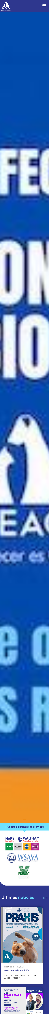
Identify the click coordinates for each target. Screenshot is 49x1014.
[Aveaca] (24, 819)
